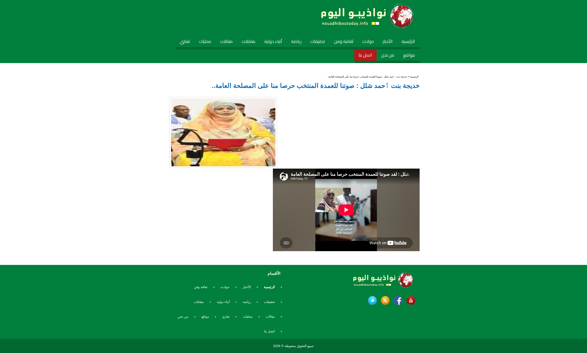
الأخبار (388, 41)
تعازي (185, 41)
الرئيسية (408, 41)
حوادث (368, 41)
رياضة (296, 41)
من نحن (387, 55)
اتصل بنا (365, 55)
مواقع (409, 55)
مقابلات (248, 41)
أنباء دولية (273, 41)
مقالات (226, 41)
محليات (205, 41)
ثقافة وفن (344, 41)
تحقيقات (317, 41)
